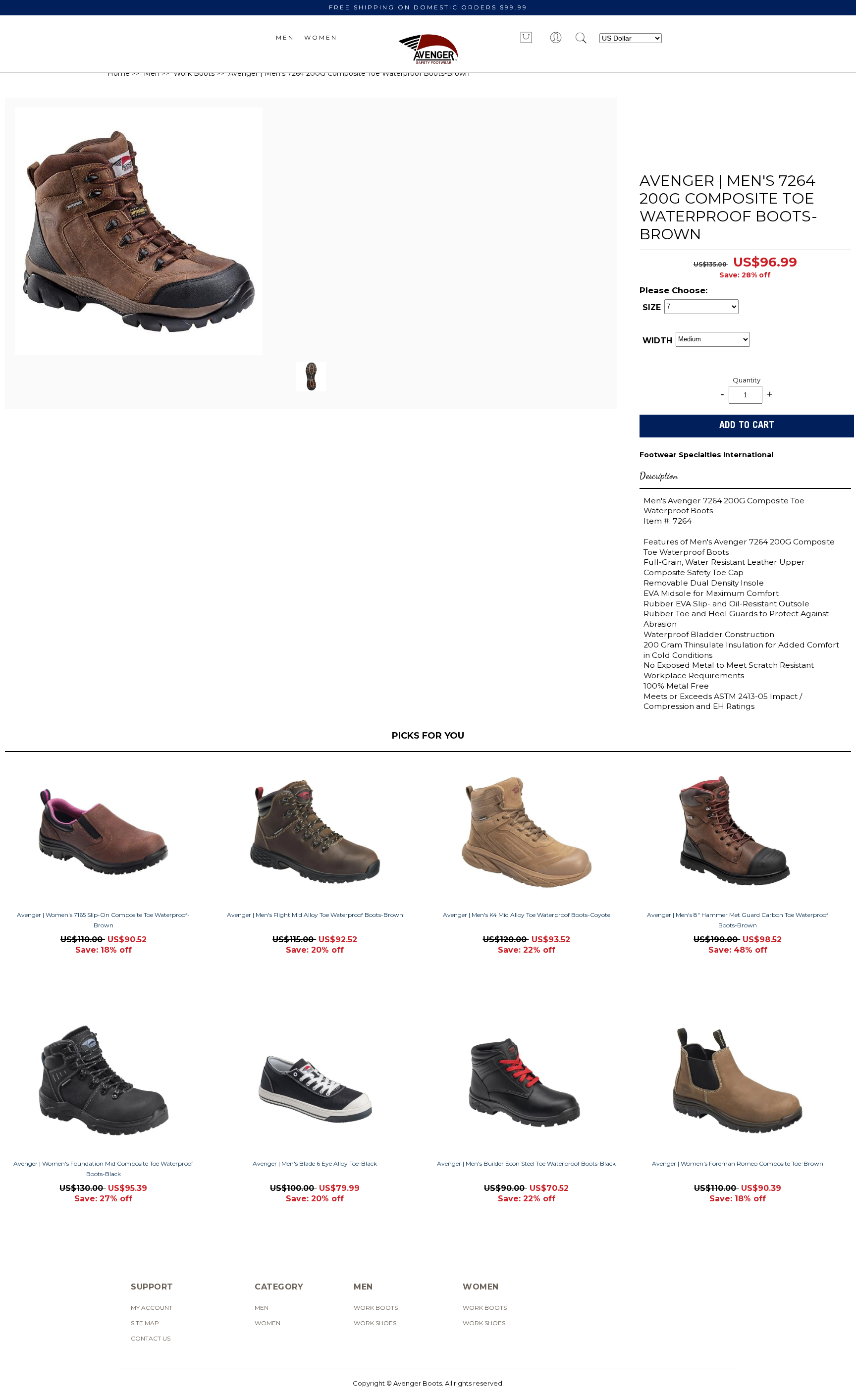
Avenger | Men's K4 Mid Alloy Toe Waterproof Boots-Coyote (526, 914)
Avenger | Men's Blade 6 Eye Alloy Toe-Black (315, 1163)
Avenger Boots (417, 1383)
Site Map (145, 1323)
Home (118, 73)
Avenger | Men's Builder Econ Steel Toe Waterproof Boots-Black (526, 1163)
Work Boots (193, 73)
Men (285, 37)
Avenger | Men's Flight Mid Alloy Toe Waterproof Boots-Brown (315, 914)
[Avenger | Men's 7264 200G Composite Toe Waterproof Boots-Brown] (139, 353)
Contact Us (150, 1338)
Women (320, 37)
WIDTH (657, 340)
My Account (151, 1307)
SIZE (651, 307)
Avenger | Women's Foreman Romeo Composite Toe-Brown (737, 1163)
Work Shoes (375, 1323)
